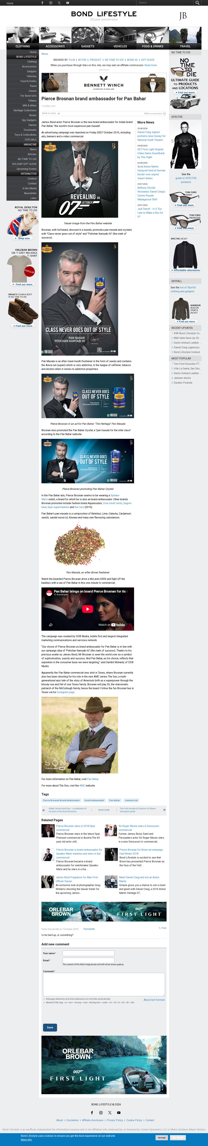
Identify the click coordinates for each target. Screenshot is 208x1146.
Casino (33, 90)
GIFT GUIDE (147, 59)
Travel (33, 86)
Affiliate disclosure (92, 1120)
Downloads (30, 129)
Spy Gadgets (29, 120)
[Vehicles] (120, 48)
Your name (49, 953)
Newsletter (30, 193)
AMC (82, 785)
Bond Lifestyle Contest (187, 352)
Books (33, 115)
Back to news (49, 113)
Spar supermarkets (58, 507)
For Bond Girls (28, 95)
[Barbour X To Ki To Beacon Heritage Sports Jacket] (186, 323)
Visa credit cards (112, 503)
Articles (32, 154)
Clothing (32, 61)
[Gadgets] (88, 48)
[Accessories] (55, 48)
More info (26, 1139)
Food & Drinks (28, 81)
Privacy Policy (115, 1120)
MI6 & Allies (30, 105)
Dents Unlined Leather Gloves (191, 342)
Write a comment (153, 113)
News (33, 149)
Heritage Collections (25, 110)
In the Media (29, 188)
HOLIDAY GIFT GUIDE (24, 164)
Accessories (29, 66)
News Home (104, 810)
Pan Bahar (92, 779)
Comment (48, 971)
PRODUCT (95, 59)
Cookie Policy (134, 1120)
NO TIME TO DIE (27, 159)
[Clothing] (22, 48)
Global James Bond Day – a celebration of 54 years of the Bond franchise (67, 810)
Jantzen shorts (182, 378)
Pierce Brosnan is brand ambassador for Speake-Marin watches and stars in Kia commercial (79, 853)
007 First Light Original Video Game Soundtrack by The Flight (151, 153)
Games (33, 125)
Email (46, 960)
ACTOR (82, 59)
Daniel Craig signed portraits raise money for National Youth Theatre (151, 136)
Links (33, 198)
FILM (72, 59)
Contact (32, 183)
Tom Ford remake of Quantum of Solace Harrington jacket (138, 810)
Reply (164, 928)
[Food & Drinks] (152, 48)
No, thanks (178, 1138)
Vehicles (32, 76)
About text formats (154, 999)
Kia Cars (79, 507)
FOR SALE (31, 139)
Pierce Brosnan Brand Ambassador (61, 800)
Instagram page (66, 692)
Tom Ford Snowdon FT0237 (189, 363)
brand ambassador (94, 800)
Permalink (89, 929)
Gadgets (32, 71)
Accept (161, 1137)
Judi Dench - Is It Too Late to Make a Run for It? (150, 212)
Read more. (150, 65)
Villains (32, 100)
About (59, 1120)
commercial (131, 800)
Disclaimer (72, 1120)
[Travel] (185, 48)
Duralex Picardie (183, 382)
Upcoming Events (27, 168)
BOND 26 (132, 59)
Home (9, 3)
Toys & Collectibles (25, 134)
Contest (32, 178)
